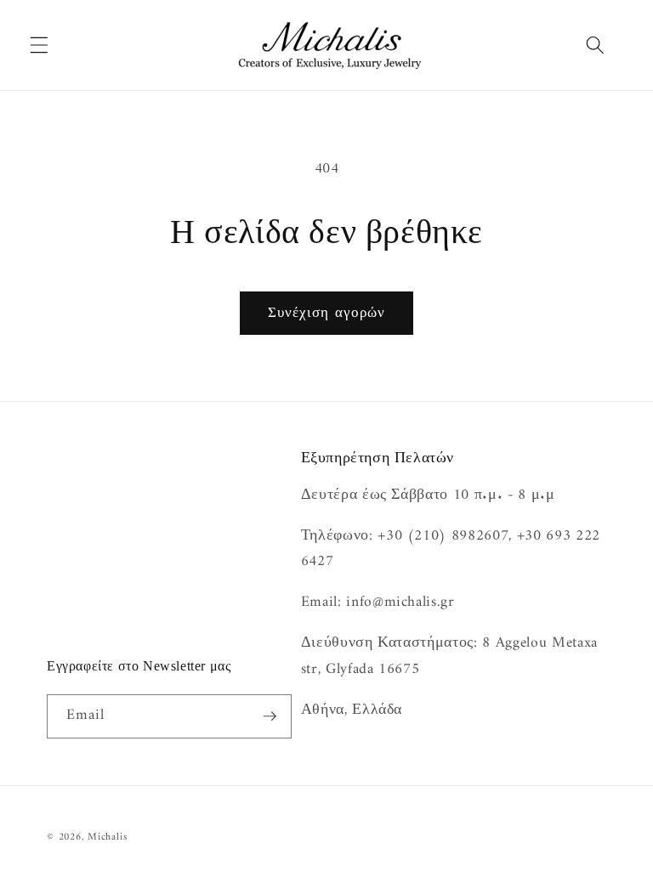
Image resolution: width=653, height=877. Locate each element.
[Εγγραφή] (269, 716)
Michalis (107, 837)
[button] (39, 45)
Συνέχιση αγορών (327, 313)
